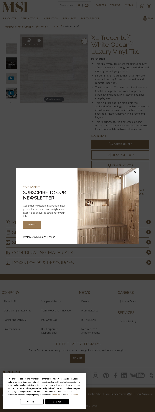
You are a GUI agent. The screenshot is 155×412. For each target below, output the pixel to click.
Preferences (32, 402)
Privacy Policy (72, 395)
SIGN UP (32, 224)
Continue (57, 402)
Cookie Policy (56, 395)
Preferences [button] (59, 388)
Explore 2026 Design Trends (39, 237)
